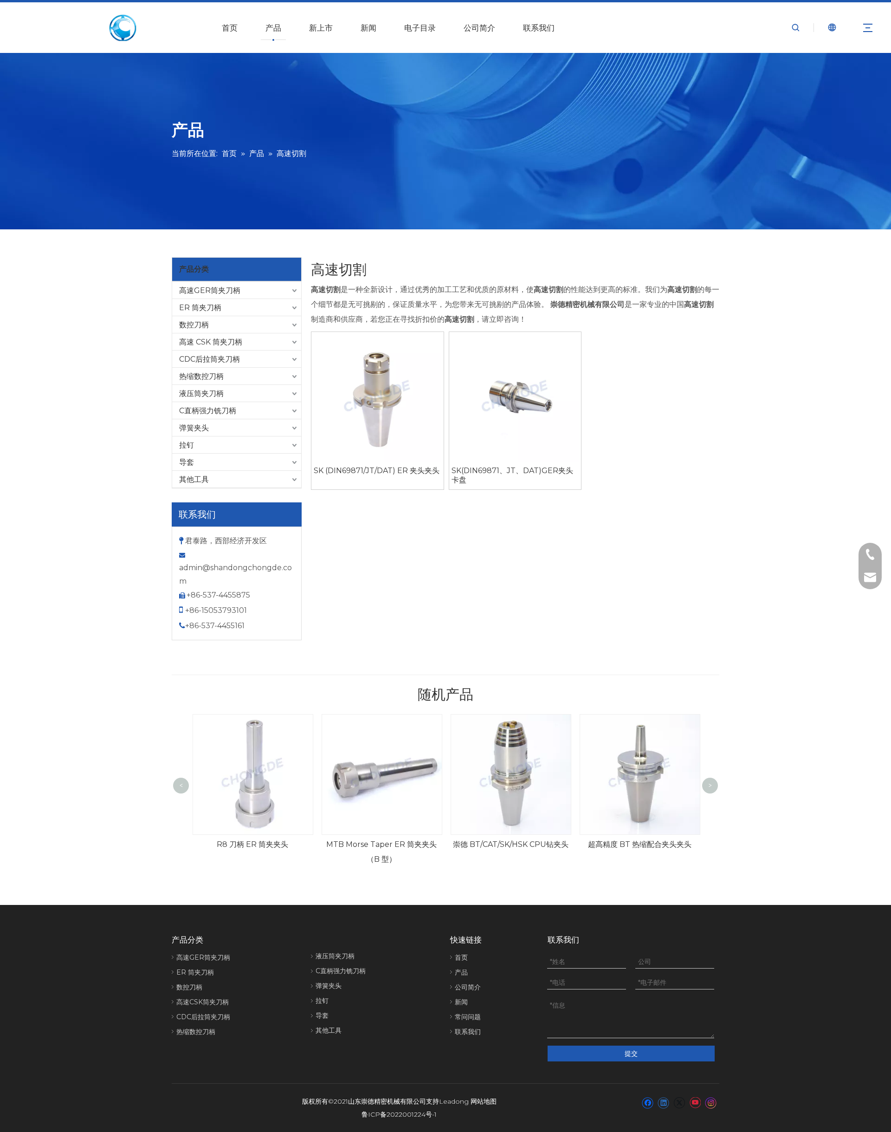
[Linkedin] (663, 1102)
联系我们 (539, 28)
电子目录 (420, 28)
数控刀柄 (194, 324)
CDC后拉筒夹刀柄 (209, 359)
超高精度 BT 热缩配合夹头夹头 (639, 844)
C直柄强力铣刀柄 (207, 410)
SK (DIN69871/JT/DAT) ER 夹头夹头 (376, 470)
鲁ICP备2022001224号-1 (399, 1114)
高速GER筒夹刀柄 (209, 290)
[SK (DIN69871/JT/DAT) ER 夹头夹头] (377, 397)
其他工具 (194, 479)
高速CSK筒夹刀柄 (202, 1002)
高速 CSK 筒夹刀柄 (210, 342)
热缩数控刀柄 (201, 376)
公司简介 (479, 28)
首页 (230, 28)
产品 (273, 28)
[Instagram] (711, 1102)
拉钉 (186, 445)
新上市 (321, 28)
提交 (631, 1053)
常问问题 (468, 1017)
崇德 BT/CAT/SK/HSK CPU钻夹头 (510, 844)
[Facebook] (647, 1102)
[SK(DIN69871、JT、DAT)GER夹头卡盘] (515, 397)
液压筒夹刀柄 (201, 393)
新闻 (368, 28)
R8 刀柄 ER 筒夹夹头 (252, 844)
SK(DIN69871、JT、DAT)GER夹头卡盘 (512, 475)
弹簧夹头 (194, 427)
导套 (186, 462)
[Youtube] (695, 1102)
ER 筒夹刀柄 (200, 307)
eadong (456, 1101)
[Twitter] (679, 1102)
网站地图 (484, 1101)
